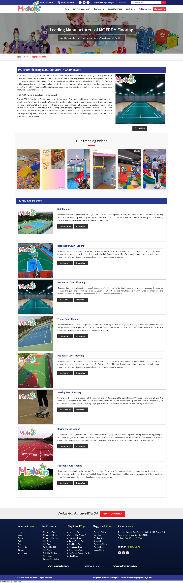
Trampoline (99, 9)
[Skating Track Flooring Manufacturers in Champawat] (35, 407)
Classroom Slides (100, 544)
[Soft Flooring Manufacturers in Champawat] (35, 223)
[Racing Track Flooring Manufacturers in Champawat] (35, 443)
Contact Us (22, 547)
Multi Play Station (50, 553)
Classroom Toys (74, 538)
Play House (47, 556)
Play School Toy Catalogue (104, 2)
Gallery (20, 538)
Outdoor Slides (99, 538)
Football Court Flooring (69, 465)
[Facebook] (80, 2)
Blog (19, 544)
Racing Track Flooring (68, 428)
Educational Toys (75, 547)
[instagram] (88, 2)
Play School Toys (49, 532)
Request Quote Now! (112, 513)
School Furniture (115, 9)
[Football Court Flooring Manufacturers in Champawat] (35, 480)
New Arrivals (159, 9)
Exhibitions (130, 9)
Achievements (145, 9)
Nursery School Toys (76, 541)
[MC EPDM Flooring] (140, 99)
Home (19, 57)
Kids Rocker (47, 541)
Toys (67, 9)
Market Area (22, 553)
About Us (122, 2)
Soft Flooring (64, 208)
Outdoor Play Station (51, 559)
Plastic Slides (98, 547)
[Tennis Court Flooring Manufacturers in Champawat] (35, 333)
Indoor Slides (98, 550)
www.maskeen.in (92, 566)
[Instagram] (28, 169)
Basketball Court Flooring (71, 245)
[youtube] (84, 2)
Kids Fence (47, 550)
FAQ (19, 541)
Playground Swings (50, 538)
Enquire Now (80, 226)
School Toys (73, 556)
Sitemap (20, 550)
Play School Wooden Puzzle (79, 553)
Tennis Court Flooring (68, 319)
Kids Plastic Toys (75, 544)
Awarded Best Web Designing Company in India (136, 578)
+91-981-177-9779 (46, 2)
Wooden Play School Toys (78, 535)
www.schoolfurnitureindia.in (125, 566)
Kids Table (47, 544)
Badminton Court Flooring (71, 282)
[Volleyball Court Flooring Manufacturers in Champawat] (35, 370)
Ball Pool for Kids (50, 547)
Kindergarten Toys (75, 550)
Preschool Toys (74, 532)
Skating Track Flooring (69, 392)
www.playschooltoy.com (58, 566)
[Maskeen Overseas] (29, 8)
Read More (64, 226)
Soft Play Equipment (81, 9)
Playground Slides (50, 535)
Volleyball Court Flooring (70, 355)
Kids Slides (97, 535)
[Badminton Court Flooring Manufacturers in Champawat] (35, 297)
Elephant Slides (99, 532)
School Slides (98, 541)
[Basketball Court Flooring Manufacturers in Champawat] (35, 260)
